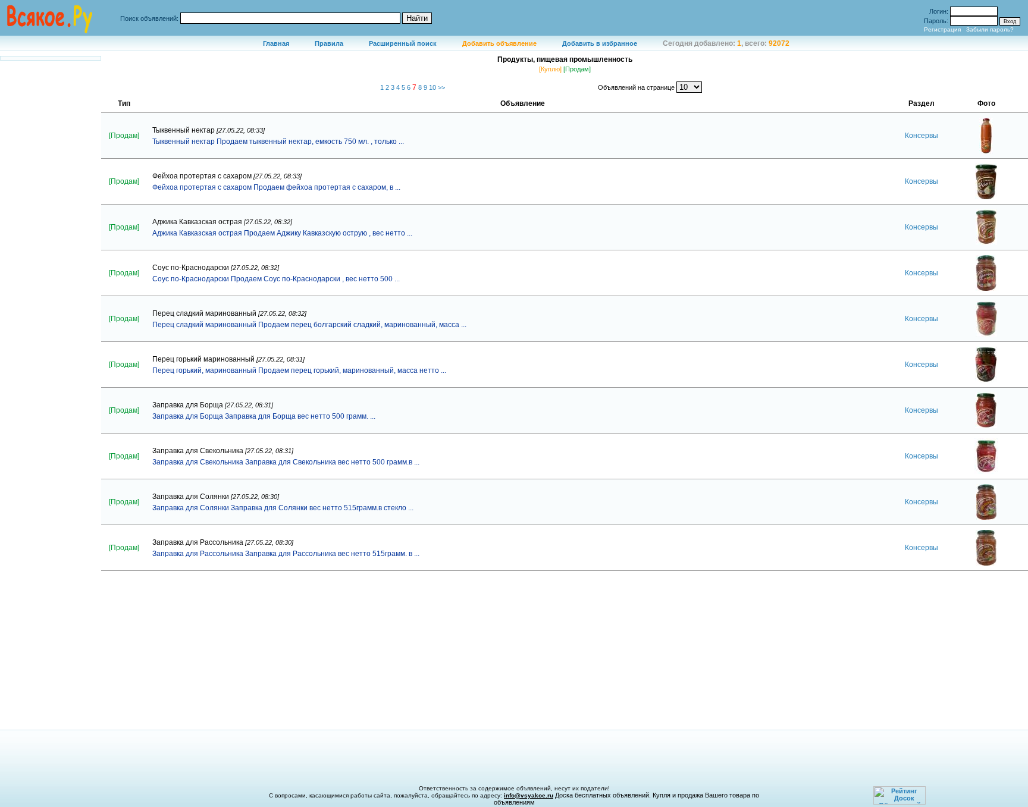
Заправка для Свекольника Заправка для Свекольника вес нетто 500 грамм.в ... (285, 462)
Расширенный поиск (403, 43)
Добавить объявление (499, 43)
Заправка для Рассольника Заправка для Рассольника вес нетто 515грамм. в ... (285, 553)
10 (433, 87)
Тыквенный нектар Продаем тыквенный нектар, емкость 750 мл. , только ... (278, 141)
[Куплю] (550, 69)
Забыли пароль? (990, 29)
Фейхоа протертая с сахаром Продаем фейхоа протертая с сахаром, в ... (276, 187)
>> (441, 87)
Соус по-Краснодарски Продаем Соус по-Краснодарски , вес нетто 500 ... (276, 279)
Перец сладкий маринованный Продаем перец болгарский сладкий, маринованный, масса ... (309, 325)
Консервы (921, 135)
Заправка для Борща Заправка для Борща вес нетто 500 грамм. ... (263, 416)
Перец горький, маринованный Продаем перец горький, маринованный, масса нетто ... (299, 370)
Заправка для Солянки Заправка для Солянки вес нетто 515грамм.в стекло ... (282, 508)
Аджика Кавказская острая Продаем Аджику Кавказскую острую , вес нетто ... (282, 233)
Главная (276, 43)
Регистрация (942, 29)
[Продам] (577, 69)
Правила (329, 43)
